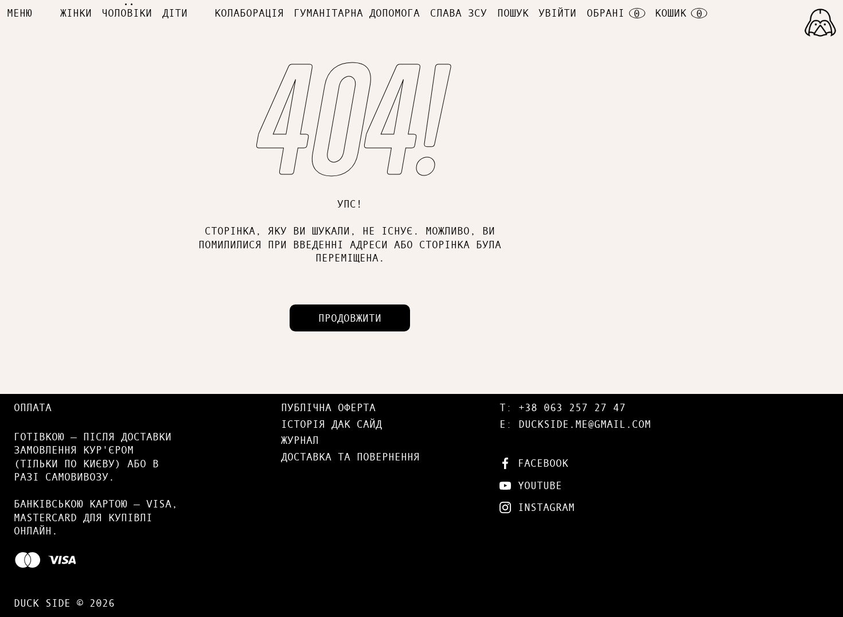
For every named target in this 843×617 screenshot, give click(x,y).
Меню (19, 12)
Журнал (300, 440)
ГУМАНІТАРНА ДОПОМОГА (357, 12)
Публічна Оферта (328, 407)
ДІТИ (175, 12)
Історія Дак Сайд (331, 423)
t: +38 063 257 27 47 (562, 407)
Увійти (557, 12)
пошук (513, 12)
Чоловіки (127, 12)
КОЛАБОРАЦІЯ (249, 12)
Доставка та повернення (350, 456)
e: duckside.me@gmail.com (575, 423)
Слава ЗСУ (458, 12)
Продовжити (349, 317)
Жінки (76, 12)
